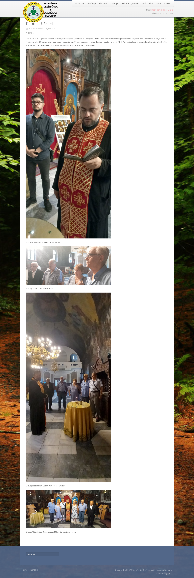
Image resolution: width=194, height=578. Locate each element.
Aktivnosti (103, 3)
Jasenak (135, 3)
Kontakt (167, 3)
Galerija (114, 3)
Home (81, 3)
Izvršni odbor (148, 3)
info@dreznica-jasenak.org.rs (162, 10)
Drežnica (125, 3)
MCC (170, 573)
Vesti (158, 3)
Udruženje (91, 3)
